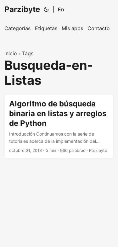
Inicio (10, 53)
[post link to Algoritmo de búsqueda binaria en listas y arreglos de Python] (59, 126)
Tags (27, 53)
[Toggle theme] (46, 9)
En (61, 9)
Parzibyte (22, 9)
